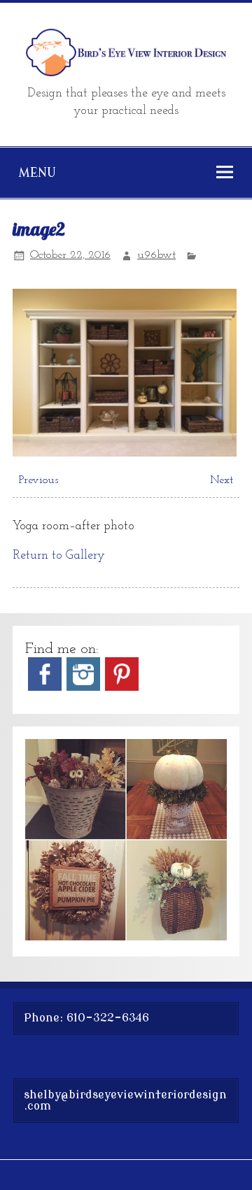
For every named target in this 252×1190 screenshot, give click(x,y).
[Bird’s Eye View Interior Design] (126, 74)
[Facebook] (45, 688)
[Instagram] (83, 688)
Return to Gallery (59, 556)
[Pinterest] (122, 688)
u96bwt (156, 255)
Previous (38, 480)
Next (221, 480)
